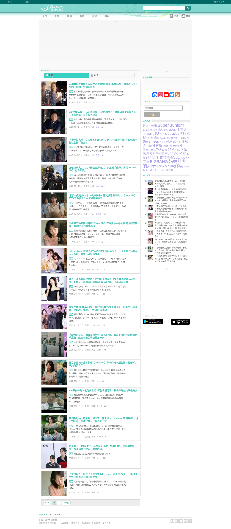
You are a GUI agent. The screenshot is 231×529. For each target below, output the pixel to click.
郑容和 (163, 134)
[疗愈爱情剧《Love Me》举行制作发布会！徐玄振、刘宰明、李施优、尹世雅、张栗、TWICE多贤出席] (54, 328)
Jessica (173, 133)
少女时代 (167, 145)
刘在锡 (150, 157)
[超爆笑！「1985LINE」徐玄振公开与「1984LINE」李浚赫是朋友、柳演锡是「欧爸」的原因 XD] (54, 468)
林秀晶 (157, 145)
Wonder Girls (165, 138)
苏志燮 (159, 129)
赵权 (166, 130)
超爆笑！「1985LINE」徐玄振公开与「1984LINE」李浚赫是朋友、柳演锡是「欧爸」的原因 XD (102, 447)
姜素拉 (161, 157)
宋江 (157, 137)
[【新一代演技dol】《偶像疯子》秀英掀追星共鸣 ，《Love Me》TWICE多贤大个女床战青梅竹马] (54, 217)
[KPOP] (58, 16)
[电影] (95, 16)
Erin (98, 381)
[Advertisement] (166, 290)
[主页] (45, 16)
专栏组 (98, 214)
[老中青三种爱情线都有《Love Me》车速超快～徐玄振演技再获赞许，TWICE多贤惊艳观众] (54, 245)
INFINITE (148, 133)
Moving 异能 (174, 166)
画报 (71, 258)
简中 (223, 1)
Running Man (175, 153)
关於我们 (65, 523)
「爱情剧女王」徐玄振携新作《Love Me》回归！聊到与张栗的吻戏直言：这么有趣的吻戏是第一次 (103, 336)
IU (157, 133)
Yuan (99, 270)
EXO (157, 149)
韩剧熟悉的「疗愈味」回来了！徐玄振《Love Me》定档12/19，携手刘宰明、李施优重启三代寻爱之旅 (103, 420)
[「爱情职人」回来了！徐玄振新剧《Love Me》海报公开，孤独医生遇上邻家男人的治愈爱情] (54, 495)
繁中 (216, 1)
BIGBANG (159, 161)
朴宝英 (162, 142)
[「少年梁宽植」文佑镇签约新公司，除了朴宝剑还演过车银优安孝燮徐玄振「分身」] (54, 161)
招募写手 (106, 523)
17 (107, 406)
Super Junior (169, 125)
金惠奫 (176, 145)
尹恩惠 (171, 141)
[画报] (108, 16)
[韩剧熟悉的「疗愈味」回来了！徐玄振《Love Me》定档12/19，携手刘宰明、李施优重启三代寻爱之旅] (54, 440)
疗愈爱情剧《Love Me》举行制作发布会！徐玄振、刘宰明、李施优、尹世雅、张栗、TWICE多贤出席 (103, 308)
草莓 (97, 127)
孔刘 (179, 141)
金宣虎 (181, 129)
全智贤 (187, 166)
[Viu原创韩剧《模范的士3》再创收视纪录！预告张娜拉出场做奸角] (54, 412)
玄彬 (164, 149)
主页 (41, 514)
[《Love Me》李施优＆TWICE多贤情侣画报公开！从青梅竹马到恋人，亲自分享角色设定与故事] (54, 273)
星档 (47, 514)
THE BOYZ (183, 138)
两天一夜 (148, 170)
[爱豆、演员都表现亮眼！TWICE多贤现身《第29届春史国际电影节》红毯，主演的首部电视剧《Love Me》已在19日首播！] (54, 300)
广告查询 (96, 523)
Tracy (98, 102)
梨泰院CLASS (176, 157)
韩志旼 (172, 129)
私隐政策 (86, 523)
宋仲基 (160, 153)
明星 (71, 119)
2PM (171, 149)
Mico (99, 492)
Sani (99, 437)
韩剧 (71, 91)
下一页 (66, 502)
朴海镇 (151, 130)
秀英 (170, 170)
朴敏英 (177, 150)
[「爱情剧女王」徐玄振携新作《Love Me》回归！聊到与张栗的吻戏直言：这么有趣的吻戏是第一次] (54, 356)
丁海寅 (149, 146)
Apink (160, 166)
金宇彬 (174, 138)
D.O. (156, 170)
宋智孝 (150, 153)
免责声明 (75, 523)
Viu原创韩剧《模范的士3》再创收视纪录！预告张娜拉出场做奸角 (103, 390)
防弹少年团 (150, 125)
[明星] (70, 16)
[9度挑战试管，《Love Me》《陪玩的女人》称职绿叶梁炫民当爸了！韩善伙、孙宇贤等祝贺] (54, 133)
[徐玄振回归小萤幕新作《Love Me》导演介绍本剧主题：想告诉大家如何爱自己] (54, 384)
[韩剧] (83, 16)
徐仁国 (164, 170)
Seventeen (151, 141)
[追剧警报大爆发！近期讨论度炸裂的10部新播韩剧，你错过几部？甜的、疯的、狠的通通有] (54, 105)
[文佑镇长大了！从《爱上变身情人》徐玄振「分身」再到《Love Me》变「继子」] (54, 189)
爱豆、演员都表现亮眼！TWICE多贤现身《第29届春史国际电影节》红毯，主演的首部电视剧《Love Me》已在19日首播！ (102, 280)
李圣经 (150, 138)
